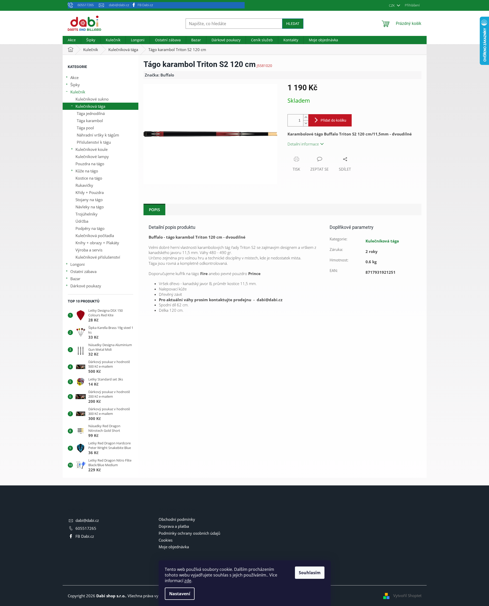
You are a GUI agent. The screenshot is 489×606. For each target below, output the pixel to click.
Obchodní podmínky (177, 519)
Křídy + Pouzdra (89, 192)
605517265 (85, 528)
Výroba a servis (88, 249)
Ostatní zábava (83, 271)
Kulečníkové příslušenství (97, 257)
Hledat (292, 24)
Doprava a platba (174, 526)
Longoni (77, 264)
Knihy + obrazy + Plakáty (97, 242)
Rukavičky (84, 185)
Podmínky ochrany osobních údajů (189, 533)
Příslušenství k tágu (94, 142)
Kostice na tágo (88, 178)
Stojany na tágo (89, 199)
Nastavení (179, 594)
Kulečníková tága (90, 106)
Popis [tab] (154, 209)
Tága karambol (90, 120)
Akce (74, 77)
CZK (392, 5)
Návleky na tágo (89, 206)
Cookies (165, 540)
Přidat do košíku (333, 120)
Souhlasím (310, 572)
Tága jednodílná (91, 113)
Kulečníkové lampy (92, 156)
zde (187, 580)
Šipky (75, 84)
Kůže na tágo (86, 170)
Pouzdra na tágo (89, 163)
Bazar (75, 278)
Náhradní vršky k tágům (98, 135)
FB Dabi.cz (145, 5)
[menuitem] (72, 40)
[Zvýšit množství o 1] (305, 117)
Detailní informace (303, 143)
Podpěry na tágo (89, 228)
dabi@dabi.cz (87, 520)
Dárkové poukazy (85, 285)
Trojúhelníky (86, 214)
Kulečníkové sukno (92, 99)
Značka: (159, 74)
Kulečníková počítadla (94, 235)
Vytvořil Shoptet (407, 595)
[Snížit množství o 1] (305, 123)
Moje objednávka (174, 546)
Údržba (81, 221)
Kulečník (77, 91)
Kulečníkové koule (91, 149)
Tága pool (85, 127)
